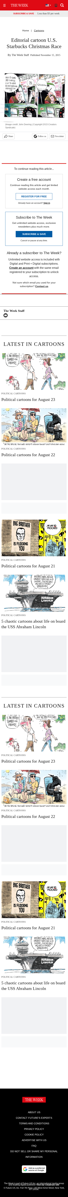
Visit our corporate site (47, 1185)
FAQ (34, 1145)
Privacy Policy (34, 1129)
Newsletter (59, 136)
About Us (34, 1112)
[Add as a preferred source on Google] (34, 1169)
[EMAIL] (6, 315)
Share (10, 136)
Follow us (42, 136)
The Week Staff (20, 55)
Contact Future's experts (34, 1117)
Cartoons (39, 30)
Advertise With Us (34, 1140)
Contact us (41, 286)
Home (25, 30)
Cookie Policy (34, 1134)
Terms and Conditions (34, 1123)
